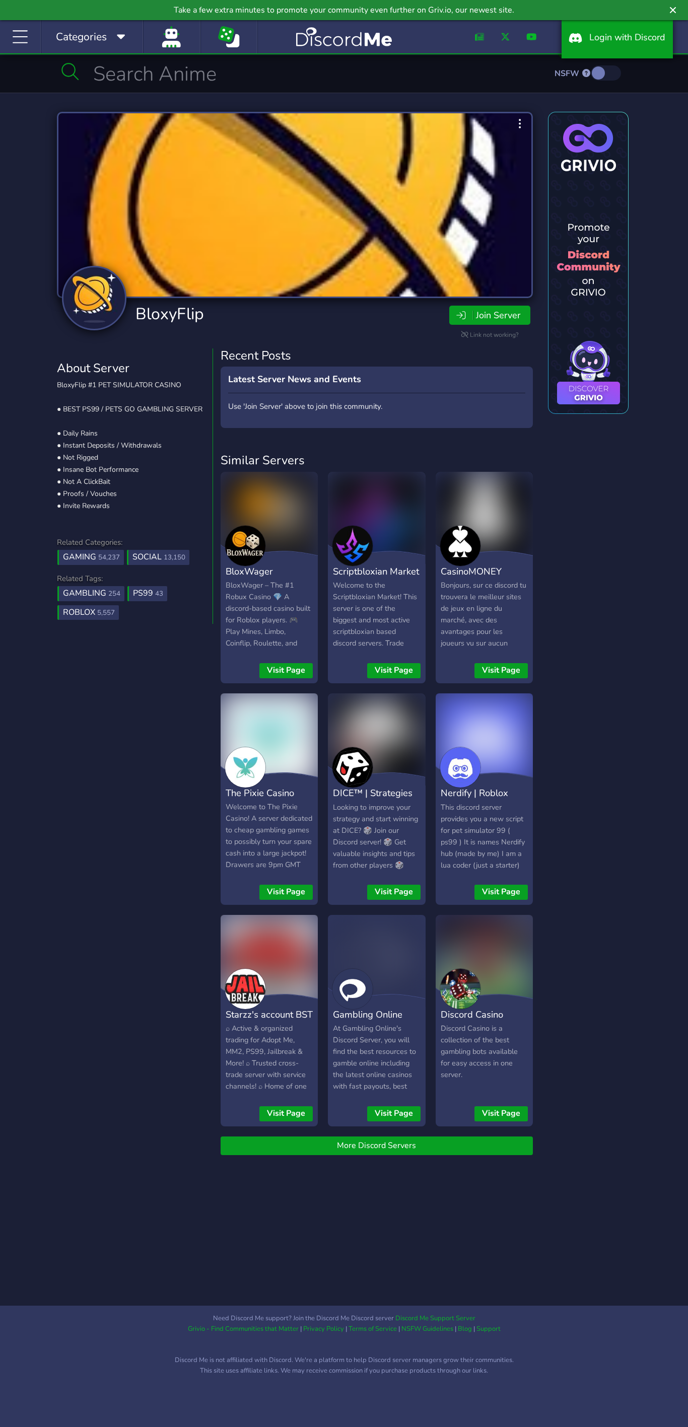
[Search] (70, 71)
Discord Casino (472, 1014)
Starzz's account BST (269, 1014)
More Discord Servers (376, 1145)
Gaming (91, 556)
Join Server (498, 315)
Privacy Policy (323, 1328)
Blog (465, 1328)
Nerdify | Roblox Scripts (474, 800)
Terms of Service (373, 1328)
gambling (91, 593)
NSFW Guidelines (427, 1328)
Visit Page (286, 670)
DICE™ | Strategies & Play (372, 800)
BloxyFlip (169, 314)
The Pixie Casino (260, 793)
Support (488, 1328)
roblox (89, 612)
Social (158, 556)
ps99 (148, 593)
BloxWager (249, 571)
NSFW (568, 73)
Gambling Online (367, 1014)
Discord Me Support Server (435, 1318)
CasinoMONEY (471, 571)
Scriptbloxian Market (376, 571)
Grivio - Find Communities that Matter (243, 1328)
